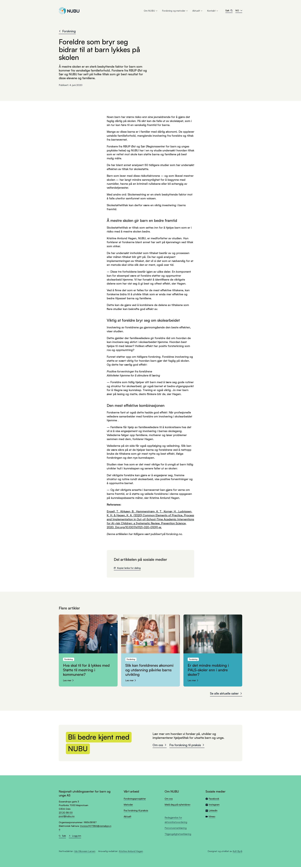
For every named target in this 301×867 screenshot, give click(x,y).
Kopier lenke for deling (129, 567)
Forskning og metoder (173, 10)
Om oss (158, 745)
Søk (227, 10)
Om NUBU (149, 10)
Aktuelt (196, 10)
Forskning (69, 31)
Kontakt (211, 10)
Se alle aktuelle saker (224, 693)
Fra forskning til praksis (185, 745)
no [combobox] (237, 10)
